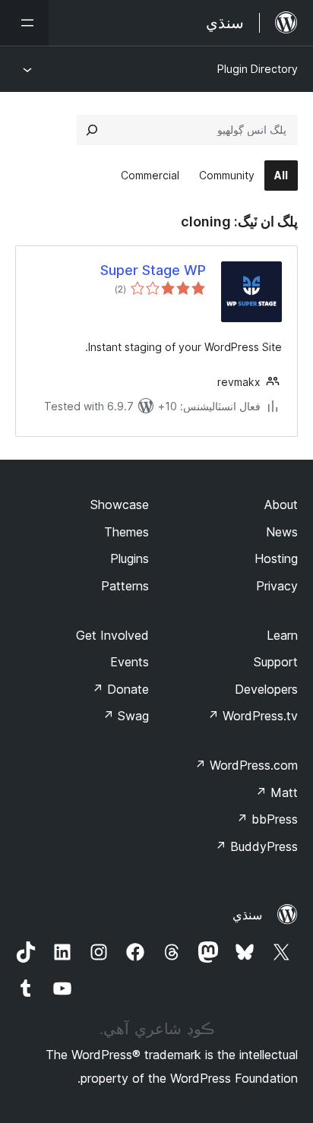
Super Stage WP (153, 270)
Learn (282, 635)
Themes (126, 531)
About (281, 504)
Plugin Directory (257, 68)
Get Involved (112, 635)
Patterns (125, 585)
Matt (276, 792)
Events (129, 661)
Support (276, 661)
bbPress (267, 819)
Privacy (277, 585)
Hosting (276, 558)
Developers (266, 689)
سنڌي (247, 914)
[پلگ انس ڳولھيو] (92, 130)
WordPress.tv (252, 715)
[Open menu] (24, 23)
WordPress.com (246, 765)
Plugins (129, 558)
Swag (126, 715)
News (282, 531)
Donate (120, 689)
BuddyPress (256, 846)
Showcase (119, 504)
